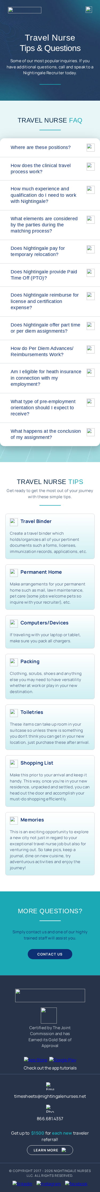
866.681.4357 (50, 1119)
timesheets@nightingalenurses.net (50, 1096)
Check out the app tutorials (50, 1068)
